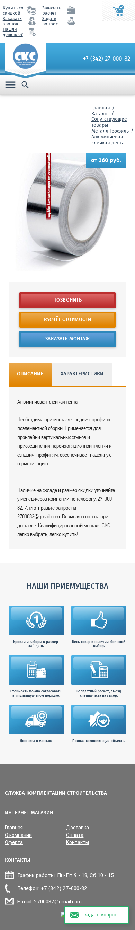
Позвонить (67, 300)
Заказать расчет (51, 11)
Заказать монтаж (67, 339)
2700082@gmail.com (58, 901)
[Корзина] (118, 10)
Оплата (74, 835)
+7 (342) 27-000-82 (106, 58)
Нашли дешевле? (13, 32)
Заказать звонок (12, 21)
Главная (100, 108)
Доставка (77, 828)
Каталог (100, 114)
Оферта (14, 843)
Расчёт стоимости (67, 319)
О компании (18, 835)
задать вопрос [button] (100, 915)
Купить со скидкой (13, 11)
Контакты (77, 843)
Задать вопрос (50, 21)
